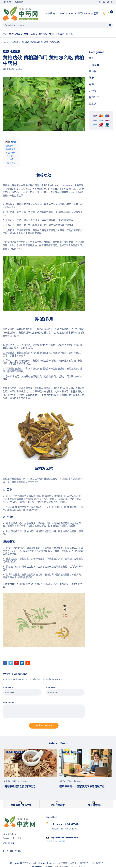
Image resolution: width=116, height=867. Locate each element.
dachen (19, 69)
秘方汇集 (94, 97)
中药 (9, 752)
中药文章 (94, 65)
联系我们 (19, 2)
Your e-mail (51, 687)
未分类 (92, 91)
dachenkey (22, 781)
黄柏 (6, 51)
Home (5, 42)
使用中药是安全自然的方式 (19, 786)
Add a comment (44, 725)
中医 (91, 58)
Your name (8, 687)
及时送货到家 (58, 805)
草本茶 (92, 104)
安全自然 (18, 752)
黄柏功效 (15, 51)
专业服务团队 (95, 805)
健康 (91, 78)
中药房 (65, 752)
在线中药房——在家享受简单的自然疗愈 (82, 786)
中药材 (15, 42)
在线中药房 (76, 752)
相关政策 (7, 2)
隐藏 (14, 142)
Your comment (9, 702)
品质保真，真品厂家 (21, 805)
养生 (91, 84)
